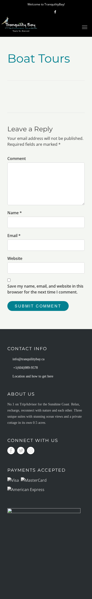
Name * (14, 212)
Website (14, 258)
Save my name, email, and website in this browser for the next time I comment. (45, 289)
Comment (16, 158)
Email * (14, 235)
